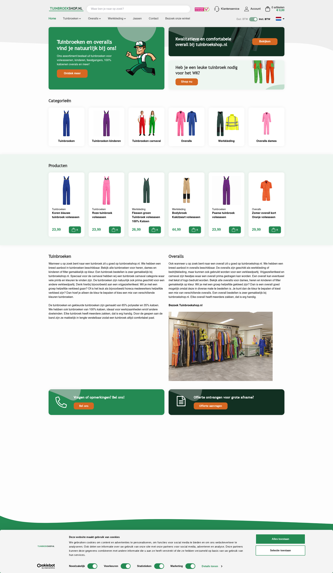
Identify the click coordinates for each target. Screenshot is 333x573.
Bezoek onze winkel (177, 18)
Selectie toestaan (280, 550)
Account (255, 9)
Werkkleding (116, 18)
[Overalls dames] (266, 127)
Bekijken (265, 41)
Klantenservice (230, 9)
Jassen (137, 18)
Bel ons (83, 406)
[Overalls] (186, 127)
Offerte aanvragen (210, 406)
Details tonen (210, 566)
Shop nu (186, 81)
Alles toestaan (280, 538)
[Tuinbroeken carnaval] (146, 127)
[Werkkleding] (227, 127)
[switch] (126, 566)
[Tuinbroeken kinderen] (107, 127)
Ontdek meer (72, 73)
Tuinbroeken (71, 18)
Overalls (93, 18)
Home (52, 18)
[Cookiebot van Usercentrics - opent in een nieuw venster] (46, 566)
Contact (153, 18)
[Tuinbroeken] (66, 127)
